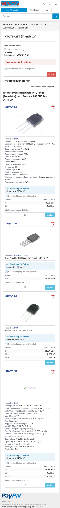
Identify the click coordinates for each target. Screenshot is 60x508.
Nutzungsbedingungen (27, 507)
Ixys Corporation (20, 255)
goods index (6, 501)
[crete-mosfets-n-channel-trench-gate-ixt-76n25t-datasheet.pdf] (53, 224)
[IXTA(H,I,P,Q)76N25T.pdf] (53, 107)
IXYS (16, 139)
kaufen (51, 74)
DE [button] (47, 10)
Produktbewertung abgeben (42, 87)
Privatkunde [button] (34, 10)
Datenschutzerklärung (9, 507)
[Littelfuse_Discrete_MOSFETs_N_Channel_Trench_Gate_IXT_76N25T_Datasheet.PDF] (53, 297)
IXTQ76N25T (11, 107)
